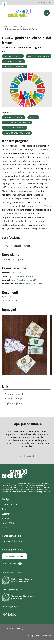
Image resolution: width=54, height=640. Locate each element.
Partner (5, 518)
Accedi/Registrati (42, 2)
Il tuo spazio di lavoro (12, 541)
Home (4, 26)
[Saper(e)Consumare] (19, 13)
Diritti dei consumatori (38, 56)
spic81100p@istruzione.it (21, 276)
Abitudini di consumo (13, 117)
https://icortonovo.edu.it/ (24, 280)
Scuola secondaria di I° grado (26, 47)
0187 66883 (17, 272)
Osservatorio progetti (18, 26)
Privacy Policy (7, 628)
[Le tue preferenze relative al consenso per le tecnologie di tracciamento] (4, 4)
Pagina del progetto (14, 393)
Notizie (5, 527)
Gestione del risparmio (14, 127)
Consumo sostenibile (13, 61)
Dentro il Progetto (10, 504)
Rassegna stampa (13, 398)
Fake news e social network (16, 122)
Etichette (33, 117)
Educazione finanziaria (14, 66)
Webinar (6, 513)
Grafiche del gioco (9, 297)
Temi (4, 509)
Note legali (20, 628)
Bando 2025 (8, 523)
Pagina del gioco (13, 403)
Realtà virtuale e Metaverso (16, 133)
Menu (3, 14)
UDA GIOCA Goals (9, 300)
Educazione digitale (12, 56)
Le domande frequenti (14, 556)
